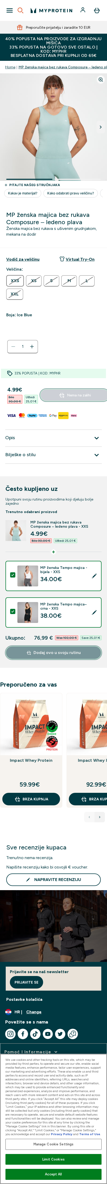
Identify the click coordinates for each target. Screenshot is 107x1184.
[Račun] (83, 10)
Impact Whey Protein (31, 760)
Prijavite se (26, 982)
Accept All (53, 1174)
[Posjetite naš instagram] (10, 1034)
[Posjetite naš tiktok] (35, 1034)
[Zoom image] (101, 79)
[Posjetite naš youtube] (48, 1034)
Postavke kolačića (24, 999)
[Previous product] (89, 817)
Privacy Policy (61, 1134)
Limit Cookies (53, 1159)
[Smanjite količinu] (13, 346)
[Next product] (100, 817)
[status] (22, 346)
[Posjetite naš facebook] (23, 1034)
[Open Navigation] (9, 10)
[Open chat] (73, 1034)
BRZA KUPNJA (35, 799)
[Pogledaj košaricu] (97, 10)
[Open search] (20, 10)
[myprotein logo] (51, 10)
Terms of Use (89, 1134)
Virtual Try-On (80, 259)
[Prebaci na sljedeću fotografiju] (101, 127)
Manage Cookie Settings (54, 1144)
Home (10, 67)
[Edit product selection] (94, 576)
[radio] (15, 281)
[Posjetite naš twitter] (60, 1034)
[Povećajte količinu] (32, 346)
